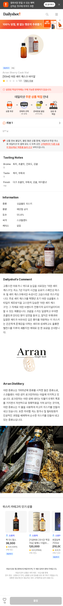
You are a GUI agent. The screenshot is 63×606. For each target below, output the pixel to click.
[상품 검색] (47, 14)
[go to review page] (60, 123)
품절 (35, 600)
